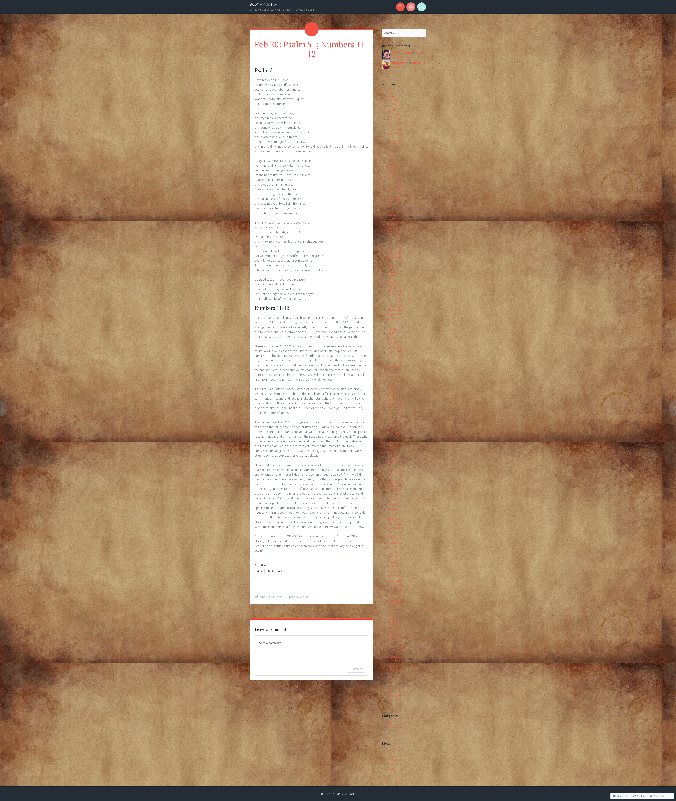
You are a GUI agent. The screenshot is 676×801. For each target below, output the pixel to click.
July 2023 (392, 267)
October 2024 (394, 195)
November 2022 (395, 305)
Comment (356, 668)
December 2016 (395, 642)
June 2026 (392, 100)
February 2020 (394, 461)
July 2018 (392, 552)
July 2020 (392, 438)
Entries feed (393, 759)
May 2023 (392, 276)
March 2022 (393, 343)
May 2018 (392, 561)
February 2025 (394, 176)
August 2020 (393, 433)
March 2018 (393, 571)
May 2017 (392, 618)
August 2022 (393, 319)
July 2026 (392, 95)
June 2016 (392, 671)
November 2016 (395, 647)
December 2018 (395, 528)
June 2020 (392, 442)
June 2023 (392, 271)
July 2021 (392, 381)
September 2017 (395, 599)
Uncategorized (395, 727)
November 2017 (395, 590)
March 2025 (393, 171)
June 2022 (392, 328)
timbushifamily (400, 62)
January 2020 (394, 466)
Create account (395, 750)
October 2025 (394, 138)
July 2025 (392, 152)
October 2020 (394, 423)
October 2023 (394, 252)
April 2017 (392, 623)
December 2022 (395, 300)
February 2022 (394, 347)
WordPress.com (395, 769)
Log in (390, 755)
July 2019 (392, 495)
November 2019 (395, 476)
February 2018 (394, 576)
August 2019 (393, 490)
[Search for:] (404, 33)
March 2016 (393, 685)
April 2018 (392, 566)
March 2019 (393, 514)
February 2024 (394, 233)
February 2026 (394, 119)
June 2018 (392, 557)
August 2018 (393, 547)
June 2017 (392, 614)
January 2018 (394, 580)
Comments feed (395, 764)
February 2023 (394, 290)
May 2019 (392, 504)
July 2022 (392, 324)
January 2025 (394, 181)
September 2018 (395, 542)
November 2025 (395, 133)
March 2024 (393, 228)
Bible (389, 722)
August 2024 (393, 205)
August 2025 (393, 148)
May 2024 (392, 219)
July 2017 (392, 609)
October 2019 (394, 480)
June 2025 (392, 157)
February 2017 (394, 633)
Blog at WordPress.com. (338, 794)
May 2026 (392, 105)
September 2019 (395, 485)
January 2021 (394, 409)
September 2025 (395, 143)
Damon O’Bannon (402, 52)
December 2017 (395, 585)
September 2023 (395, 257)
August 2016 (393, 661)
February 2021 (394, 404)
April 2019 (392, 509)
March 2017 (393, 628)
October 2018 (394, 538)
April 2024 (392, 224)
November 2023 (395, 248)
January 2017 (394, 637)
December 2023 (395, 243)
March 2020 (393, 457)
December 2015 (395, 699)
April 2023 (392, 281)
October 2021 (394, 366)
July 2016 (392, 666)
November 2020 (395, 419)
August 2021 (393, 376)
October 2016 (394, 652)
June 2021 (392, 385)
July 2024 (392, 209)
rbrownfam (300, 597)
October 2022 (394, 309)
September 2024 (395, 200)
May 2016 (392, 675)
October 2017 (394, 595)
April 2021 (392, 395)
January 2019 (394, 523)
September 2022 (395, 314)
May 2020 (392, 447)
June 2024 (392, 214)
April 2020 (392, 452)
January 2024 (394, 238)
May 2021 (392, 390)
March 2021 (393, 400)
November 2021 (395, 362)
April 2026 (392, 110)
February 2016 (394, 690)
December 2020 (395, 414)
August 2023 (393, 262)
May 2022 (392, 333)
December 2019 (395, 471)
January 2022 (394, 352)
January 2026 (394, 124)
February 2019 (394, 519)
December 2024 (395, 186)
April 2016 (392, 680)
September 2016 (395, 656)
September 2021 (395, 371)
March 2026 (393, 114)
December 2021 (395, 357)
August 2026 (393, 91)
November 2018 (395, 533)
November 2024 (395, 190)
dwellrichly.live (264, 5)
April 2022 (392, 338)
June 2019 (392, 499)
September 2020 (395, 428)
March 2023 (393, 286)
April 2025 (392, 167)
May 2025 (392, 162)
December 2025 (395, 129)
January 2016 (394, 694)
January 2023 (394, 295)
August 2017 (393, 604)
